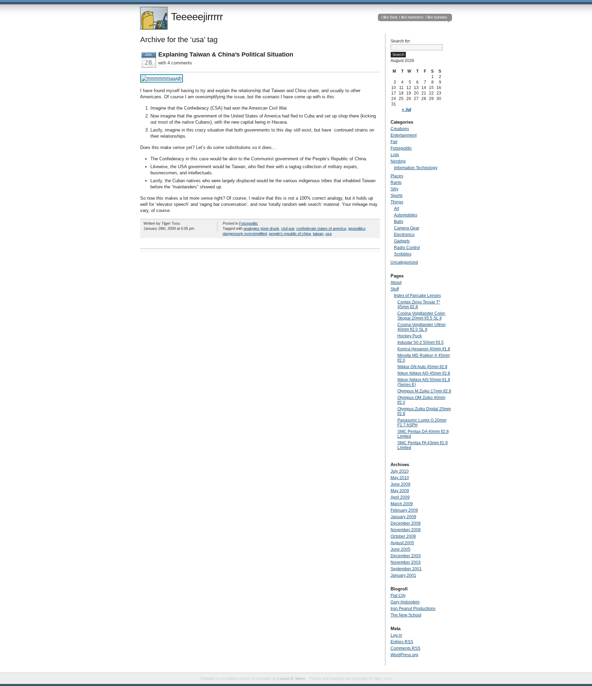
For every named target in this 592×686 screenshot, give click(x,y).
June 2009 (400, 484)
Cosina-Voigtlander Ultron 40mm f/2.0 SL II (421, 327)
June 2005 (400, 549)
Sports (397, 195)
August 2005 (402, 542)
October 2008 (403, 536)
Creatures (400, 128)
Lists (395, 154)
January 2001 (403, 575)
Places (397, 176)
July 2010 (400, 471)
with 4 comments (175, 62)
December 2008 (406, 523)
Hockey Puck (409, 336)
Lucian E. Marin (291, 678)
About (396, 282)
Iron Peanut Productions (413, 608)
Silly (394, 189)
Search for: (401, 41)
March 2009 (402, 503)
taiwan (318, 234)
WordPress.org (404, 654)
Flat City (398, 595)
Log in (396, 635)
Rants (396, 182)
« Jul (406, 109)
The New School (406, 615)
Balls (398, 221)
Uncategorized (404, 262)
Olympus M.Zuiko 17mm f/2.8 (424, 391)
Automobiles (405, 215)
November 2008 (406, 529)
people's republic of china (290, 234)
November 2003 (406, 562)
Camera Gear (406, 228)
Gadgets (402, 241)
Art (396, 208)
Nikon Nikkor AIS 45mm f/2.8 (423, 373)
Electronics (404, 234)
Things (397, 202)
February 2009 (404, 510)
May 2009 (400, 490)
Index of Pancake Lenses (417, 295)
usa (328, 234)
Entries (402, 641)
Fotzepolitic (248, 223)
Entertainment (404, 135)
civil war (287, 228)
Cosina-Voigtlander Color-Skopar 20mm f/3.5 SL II (421, 316)
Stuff (395, 289)
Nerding (398, 161)
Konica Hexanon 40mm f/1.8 (423, 349)
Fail (394, 141)
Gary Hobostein (405, 602)
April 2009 (400, 497)
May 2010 (400, 477)
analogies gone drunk (261, 228)
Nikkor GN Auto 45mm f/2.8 (422, 366)
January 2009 (403, 516)
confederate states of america (321, 228)
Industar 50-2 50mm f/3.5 (420, 342)
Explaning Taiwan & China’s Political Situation (225, 54)
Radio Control (407, 247)
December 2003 (406, 555)
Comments (405, 648)
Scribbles (402, 254)
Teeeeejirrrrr (197, 16)
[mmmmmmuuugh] (161, 78)
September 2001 (406, 568)
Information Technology (415, 167)
